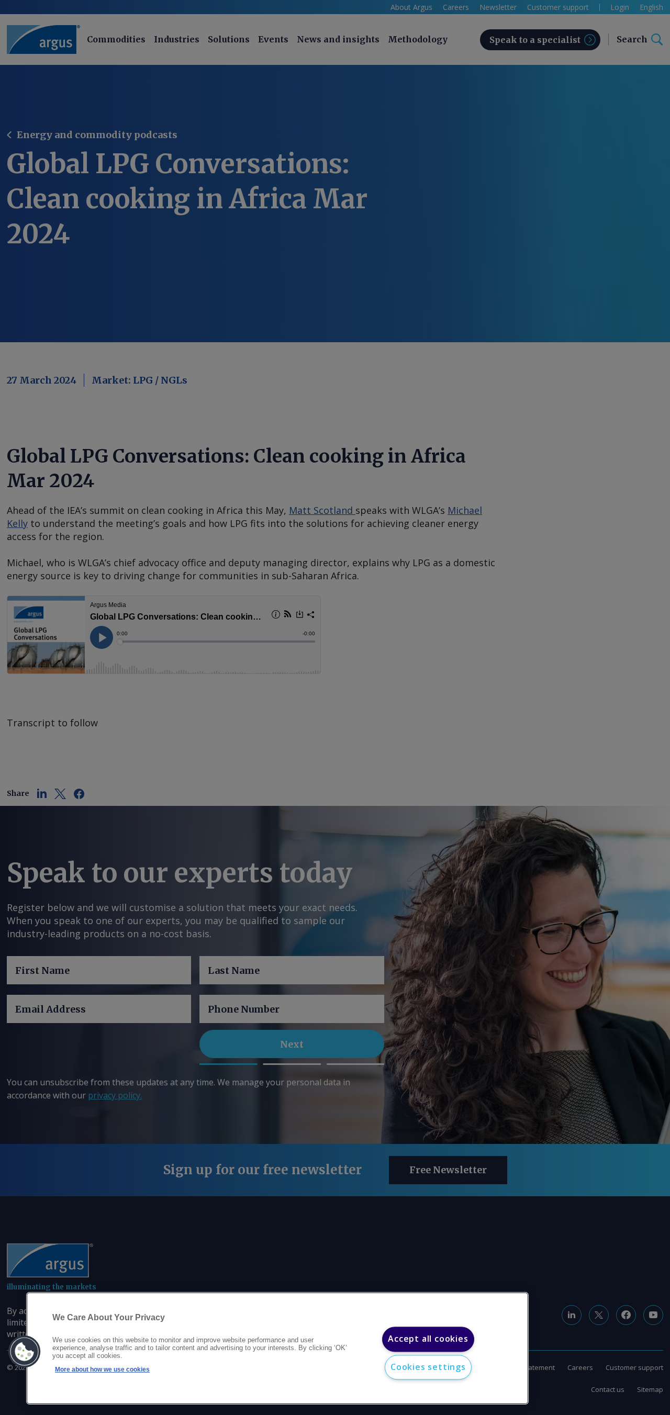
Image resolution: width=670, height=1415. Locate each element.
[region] (277, 1348)
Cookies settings (428, 1367)
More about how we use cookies (102, 1369)
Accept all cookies (428, 1339)
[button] (24, 1351)
